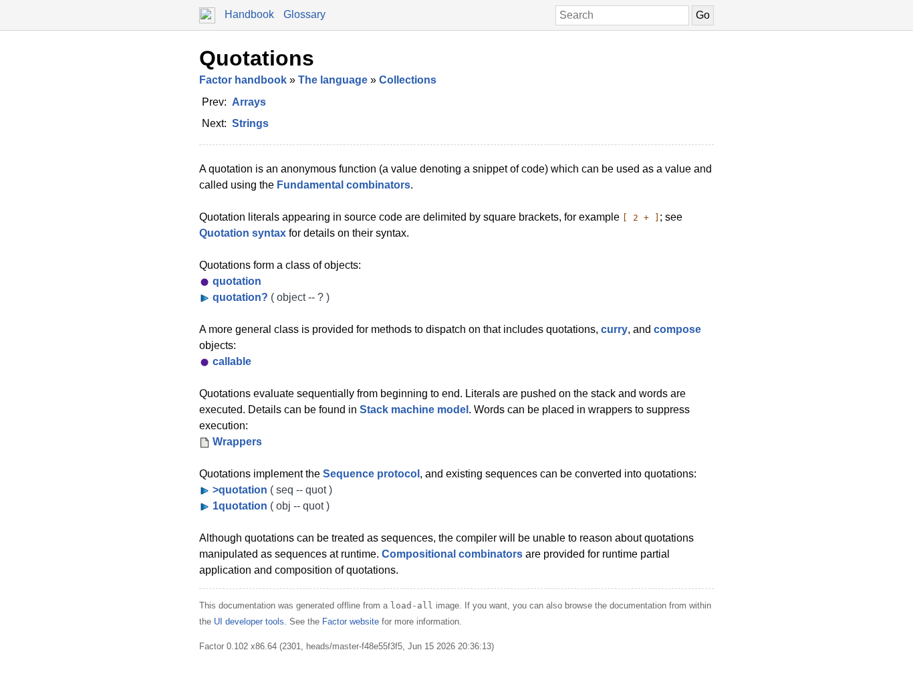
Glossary (304, 14)
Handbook (249, 14)
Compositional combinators (452, 554)
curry (614, 329)
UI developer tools (249, 621)
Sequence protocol (371, 473)
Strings (250, 123)
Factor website (350, 621)
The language (333, 80)
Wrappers (237, 441)
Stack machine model (414, 409)
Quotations (256, 58)
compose (677, 329)
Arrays (249, 102)
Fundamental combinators (343, 185)
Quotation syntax (242, 233)
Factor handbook (243, 80)
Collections (407, 80)
